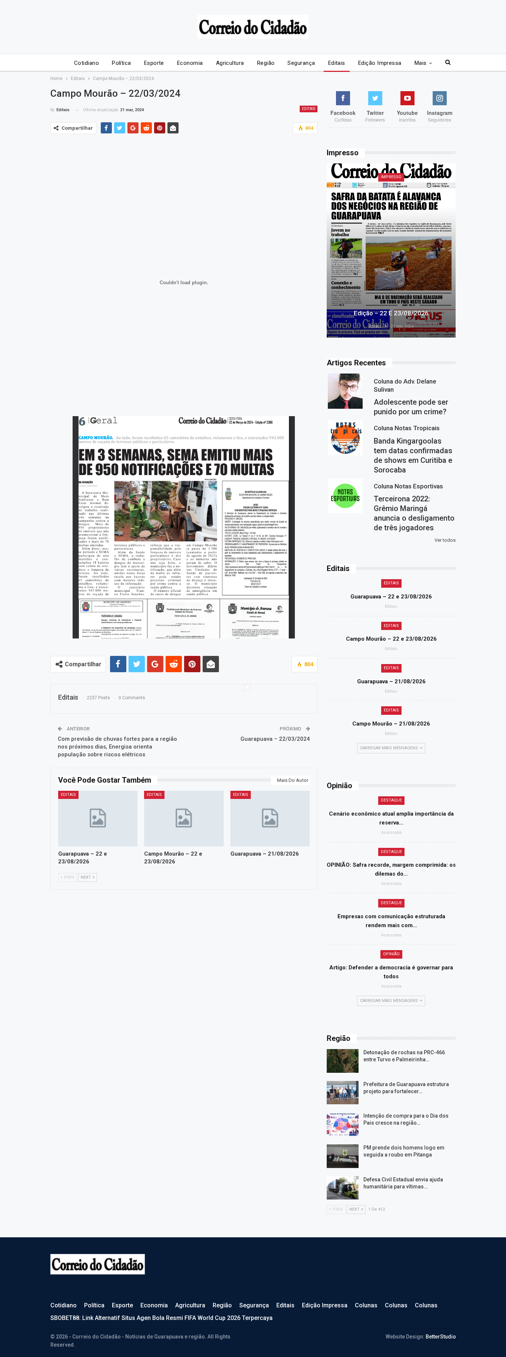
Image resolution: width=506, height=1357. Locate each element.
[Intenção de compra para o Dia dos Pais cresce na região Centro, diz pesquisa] (343, 1124)
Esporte (154, 63)
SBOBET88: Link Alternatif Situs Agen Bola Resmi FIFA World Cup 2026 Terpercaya (161, 1317)
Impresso (391, 177)
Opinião (391, 954)
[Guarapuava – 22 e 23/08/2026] (98, 818)
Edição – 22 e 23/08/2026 (391, 313)
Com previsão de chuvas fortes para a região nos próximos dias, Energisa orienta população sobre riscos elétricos (117, 747)
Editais (336, 63)
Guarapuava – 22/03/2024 (275, 739)
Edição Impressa (380, 63)
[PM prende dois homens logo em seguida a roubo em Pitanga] (343, 1156)
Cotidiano (86, 63)
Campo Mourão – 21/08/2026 (391, 723)
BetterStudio (441, 1337)
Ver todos (445, 540)
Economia (190, 63)
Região (266, 63)
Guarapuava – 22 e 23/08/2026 (391, 596)
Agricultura (230, 63)
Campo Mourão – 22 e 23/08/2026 (391, 639)
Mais (421, 63)
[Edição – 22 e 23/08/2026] (391, 250)
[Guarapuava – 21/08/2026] (270, 818)
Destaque (391, 800)
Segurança (301, 63)
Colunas (366, 1305)
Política (121, 63)
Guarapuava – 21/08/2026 (391, 681)
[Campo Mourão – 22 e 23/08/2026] (184, 818)
